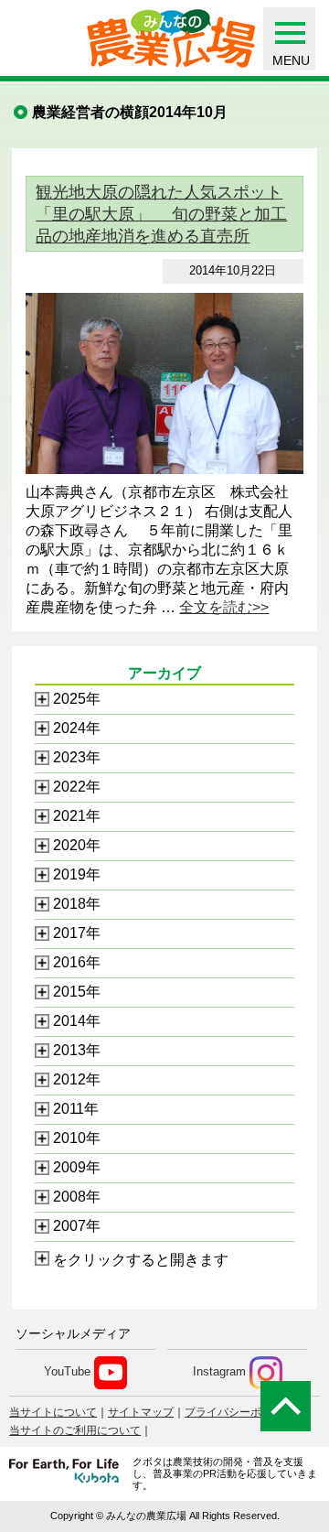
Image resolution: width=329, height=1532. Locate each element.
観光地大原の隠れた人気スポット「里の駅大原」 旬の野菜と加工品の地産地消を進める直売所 (161, 214)
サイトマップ (141, 1412)
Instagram (219, 1372)
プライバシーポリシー (239, 1412)
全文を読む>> (224, 607)
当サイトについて (53, 1412)
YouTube (67, 1372)
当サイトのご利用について (75, 1430)
